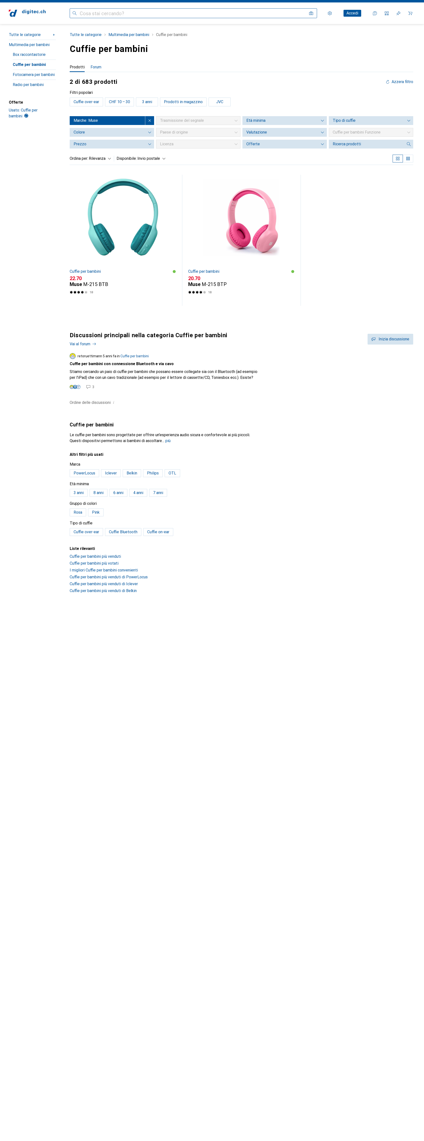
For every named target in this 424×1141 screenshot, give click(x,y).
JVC (219, 101)
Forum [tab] (96, 67)
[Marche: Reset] (149, 120)
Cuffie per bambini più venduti (95, 556)
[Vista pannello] (398, 158)
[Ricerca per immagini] (311, 13)
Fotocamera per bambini (34, 74)
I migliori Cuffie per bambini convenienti (104, 570)
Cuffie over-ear (86, 101)
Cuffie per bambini (29, 64)
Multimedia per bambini (29, 44)
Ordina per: (79, 158)
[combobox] (98, 158)
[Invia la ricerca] (75, 13)
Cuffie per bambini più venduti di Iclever (104, 584)
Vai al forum (80, 344)
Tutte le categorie (25, 34)
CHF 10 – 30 (119, 101)
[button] (174, 271)
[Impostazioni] (330, 13)
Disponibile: (127, 158)
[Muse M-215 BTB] (123, 240)
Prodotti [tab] (77, 67)
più (168, 440)
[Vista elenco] (408, 158)
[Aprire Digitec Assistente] (375, 13)
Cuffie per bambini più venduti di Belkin (103, 590)
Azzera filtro (402, 82)
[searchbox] (366, 144)
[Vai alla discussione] (241, 371)
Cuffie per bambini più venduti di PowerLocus (109, 577)
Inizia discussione (394, 339)
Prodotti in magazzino (183, 101)
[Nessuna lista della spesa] (398, 13)
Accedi (352, 13)
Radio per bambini (28, 84)
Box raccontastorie (29, 54)
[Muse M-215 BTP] (241, 240)
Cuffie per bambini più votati (94, 563)
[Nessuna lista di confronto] (387, 13)
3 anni (147, 101)
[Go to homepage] (27, 13)
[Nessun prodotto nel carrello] (410, 13)
